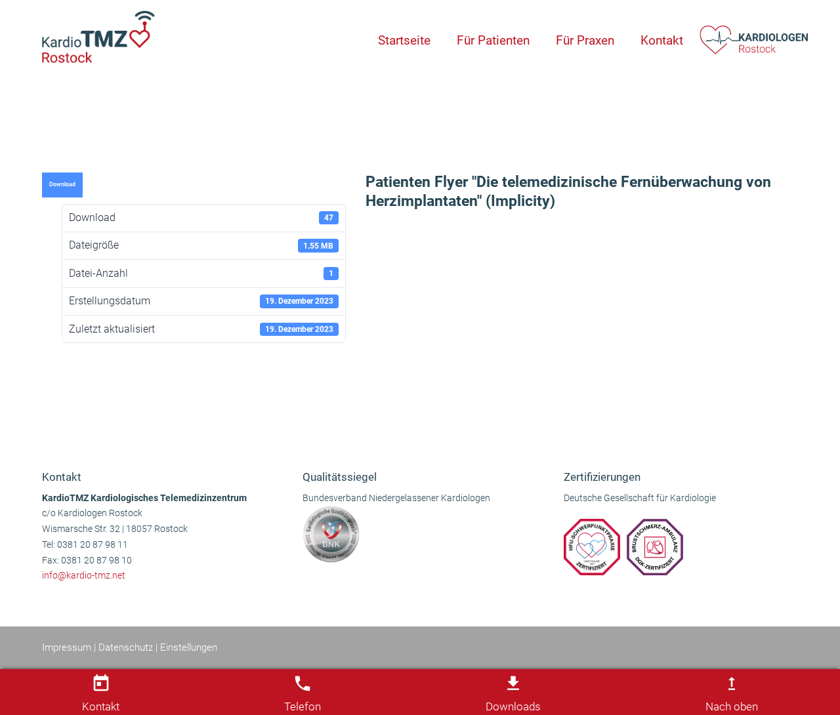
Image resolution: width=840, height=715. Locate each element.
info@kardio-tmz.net (83, 575)
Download (62, 184)
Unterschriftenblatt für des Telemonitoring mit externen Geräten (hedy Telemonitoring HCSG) (575, 422)
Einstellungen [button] (188, 647)
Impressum (66, 647)
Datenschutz (125, 647)
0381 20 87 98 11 (92, 544)
